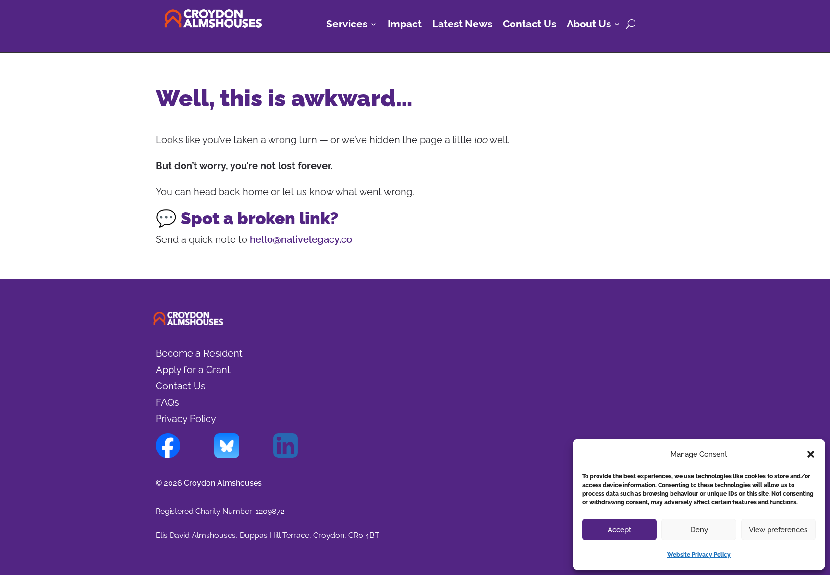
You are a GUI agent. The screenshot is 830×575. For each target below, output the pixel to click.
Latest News (462, 25)
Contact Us (529, 25)
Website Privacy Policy (699, 554)
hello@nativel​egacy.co (301, 239)
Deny (699, 529)
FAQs (167, 402)
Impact (405, 25)
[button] (811, 454)
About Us (589, 25)
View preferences (778, 529)
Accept (619, 529)
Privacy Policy (186, 419)
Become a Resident (199, 353)
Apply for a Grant (193, 369)
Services (346, 25)
